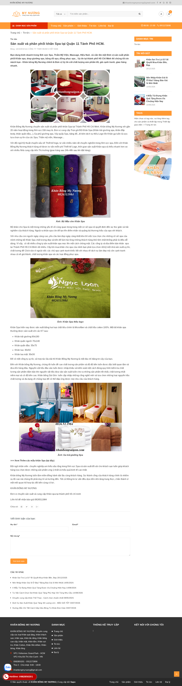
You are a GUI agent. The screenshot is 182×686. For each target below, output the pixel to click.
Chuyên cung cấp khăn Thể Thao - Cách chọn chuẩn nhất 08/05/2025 (43, 598)
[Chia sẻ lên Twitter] (27, 507)
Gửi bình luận (19, 561)
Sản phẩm (68, 25)
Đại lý (111, 25)
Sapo (72, 682)
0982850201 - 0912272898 (25, 661)
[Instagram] (170, 3)
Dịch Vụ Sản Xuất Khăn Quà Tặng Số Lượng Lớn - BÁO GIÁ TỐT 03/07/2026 (46, 603)
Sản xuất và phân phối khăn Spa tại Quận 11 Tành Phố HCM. (57, 43)
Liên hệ (102, 25)
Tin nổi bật (143, 53)
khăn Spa (41, 460)
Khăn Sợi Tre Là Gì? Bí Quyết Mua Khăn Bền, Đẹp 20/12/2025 (39, 578)
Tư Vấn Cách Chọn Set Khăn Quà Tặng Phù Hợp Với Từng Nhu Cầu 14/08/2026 (47, 593)
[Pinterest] (167, 3)
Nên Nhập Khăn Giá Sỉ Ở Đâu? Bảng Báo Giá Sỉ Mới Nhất (157, 80)
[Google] (164, 3)
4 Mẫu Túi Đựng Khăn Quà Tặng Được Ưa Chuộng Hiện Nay (156, 98)
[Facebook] (157, 3)
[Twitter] (160, 3)
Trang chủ (56, 25)
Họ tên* (13, 524)
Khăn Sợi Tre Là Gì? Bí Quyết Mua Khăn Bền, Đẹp (157, 62)
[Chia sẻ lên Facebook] (21, 507)
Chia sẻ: (14, 506)
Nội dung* (15, 536)
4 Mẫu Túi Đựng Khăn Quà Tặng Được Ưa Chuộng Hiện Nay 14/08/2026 (44, 588)
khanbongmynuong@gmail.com (140, 3)
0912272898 (165, 25)
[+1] (37, 507)
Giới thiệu (82, 25)
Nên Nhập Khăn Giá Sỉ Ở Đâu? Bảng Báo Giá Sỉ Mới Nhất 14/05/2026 (43, 583)
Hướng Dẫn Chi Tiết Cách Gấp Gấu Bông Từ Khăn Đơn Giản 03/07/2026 (44, 608)
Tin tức (92, 25)
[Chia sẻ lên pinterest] (32, 507)
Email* (75, 524)
